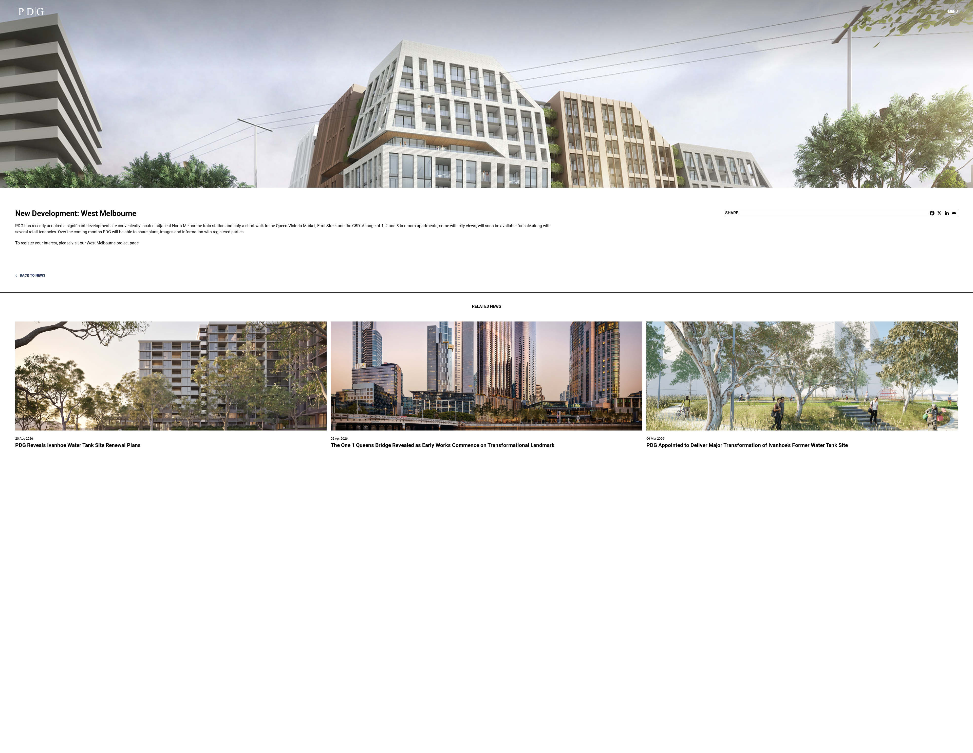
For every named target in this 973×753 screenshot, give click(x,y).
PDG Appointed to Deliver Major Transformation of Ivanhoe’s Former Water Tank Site (747, 445)
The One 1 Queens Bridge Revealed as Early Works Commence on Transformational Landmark (442, 445)
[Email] (954, 213)
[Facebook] (932, 213)
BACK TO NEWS (32, 275)
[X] (939, 213)
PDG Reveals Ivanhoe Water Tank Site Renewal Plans (78, 445)
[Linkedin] (947, 213)
